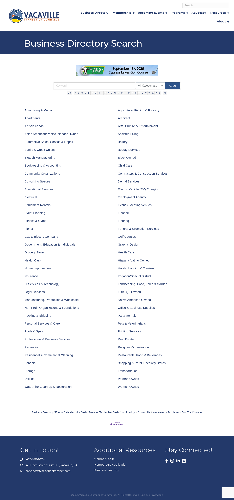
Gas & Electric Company (41, 236)
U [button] (142, 93)
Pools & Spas (33, 331)
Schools (29, 363)
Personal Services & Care (42, 323)
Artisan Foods (34, 126)
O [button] (122, 93)
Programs (178, 12)
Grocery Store (34, 252)
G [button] (95, 93)
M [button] (115, 93)
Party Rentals (127, 315)
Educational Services (38, 189)
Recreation (31, 347)
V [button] (145, 93)
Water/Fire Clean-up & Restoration (48, 386)
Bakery (122, 142)
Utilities (29, 379)
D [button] (85, 93)
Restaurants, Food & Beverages (140, 355)
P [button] (125, 93)
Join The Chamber (192, 412)
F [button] (92, 93)
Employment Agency (132, 197)
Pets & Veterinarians (132, 323)
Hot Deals (81, 412)
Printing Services (129, 331)
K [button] (108, 93)
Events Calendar (64, 412)
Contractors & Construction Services (143, 173)
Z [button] (159, 93)
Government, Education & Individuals (49, 244)
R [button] (132, 93)
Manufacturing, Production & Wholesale (51, 300)
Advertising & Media (38, 110)
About (221, 21)
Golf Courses (127, 236)
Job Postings (128, 412)
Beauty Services (129, 149)
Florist (28, 228)
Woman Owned (128, 386)
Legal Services (34, 292)
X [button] (152, 93)
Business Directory (94, 12)
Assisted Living (128, 134)
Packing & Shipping (37, 315)
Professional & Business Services (47, 339)
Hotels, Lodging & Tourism (136, 268)
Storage (29, 371)
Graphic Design (128, 244)
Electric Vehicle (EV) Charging (138, 189)
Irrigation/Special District (134, 276)
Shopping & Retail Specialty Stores (142, 363)
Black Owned (127, 157)
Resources (218, 12)
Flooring (123, 221)
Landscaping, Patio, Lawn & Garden (142, 284)
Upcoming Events (151, 12)
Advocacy (199, 12)
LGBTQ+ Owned (129, 292)
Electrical (30, 197)
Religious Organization (133, 347)
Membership (122, 12)
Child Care (125, 165)
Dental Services (128, 181)
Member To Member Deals (104, 412)
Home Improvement (38, 268)
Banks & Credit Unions (40, 149)
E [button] (88, 93)
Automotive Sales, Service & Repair (48, 142)
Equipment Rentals (37, 205)
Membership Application (110, 464)
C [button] (82, 93)
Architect (124, 118)
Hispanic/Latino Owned (134, 260)
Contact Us (144, 412)
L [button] (111, 93)
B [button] (78, 93)
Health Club (32, 260)
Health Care (126, 252)
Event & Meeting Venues (135, 205)
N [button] (118, 93)
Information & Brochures (166, 412)
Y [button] (156, 93)
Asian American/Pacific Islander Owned (51, 134)
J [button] (105, 93)
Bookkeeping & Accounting (42, 165)
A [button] (75, 93)
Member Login (104, 459)
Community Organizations (42, 173)
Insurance (31, 276)
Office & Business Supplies (136, 307)
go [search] (174, 85)
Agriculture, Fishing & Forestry (138, 110)
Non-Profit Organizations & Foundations (51, 307)
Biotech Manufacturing (39, 157)
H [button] (99, 93)
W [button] (149, 93)
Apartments (32, 118)
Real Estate (126, 339)
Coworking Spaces (37, 181)
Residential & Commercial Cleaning (48, 355)
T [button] (139, 93)
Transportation (128, 371)
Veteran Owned (128, 379)
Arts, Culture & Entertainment (138, 126)
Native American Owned (134, 300)
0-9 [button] (69, 93)
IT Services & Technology (41, 284)
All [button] (165, 93)
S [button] (135, 93)
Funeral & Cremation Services (138, 228)
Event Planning (34, 213)
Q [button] (129, 93)
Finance (123, 213)
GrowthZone (156, 494)
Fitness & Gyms (35, 221)
